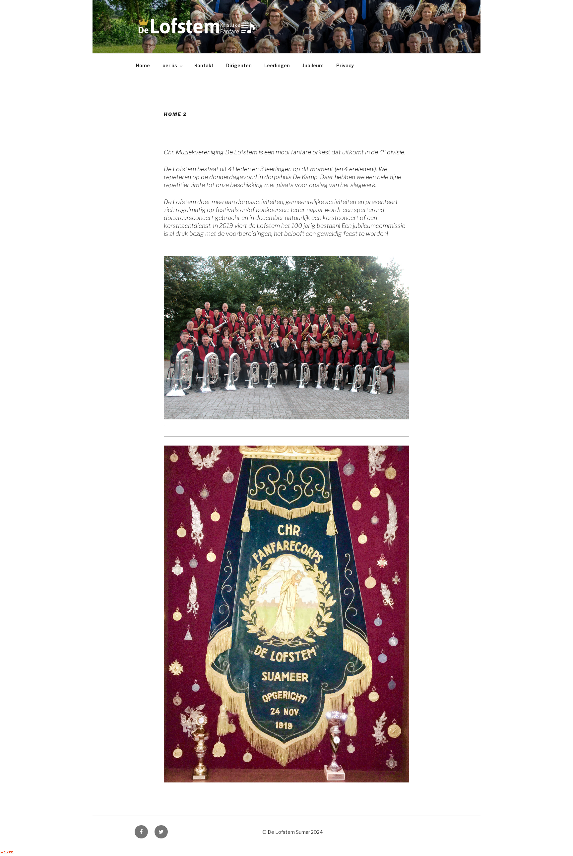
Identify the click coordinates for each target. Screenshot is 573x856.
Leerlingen (277, 65)
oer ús (169, 65)
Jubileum (313, 65)
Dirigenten (239, 65)
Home (143, 65)
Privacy (345, 65)
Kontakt (204, 65)
